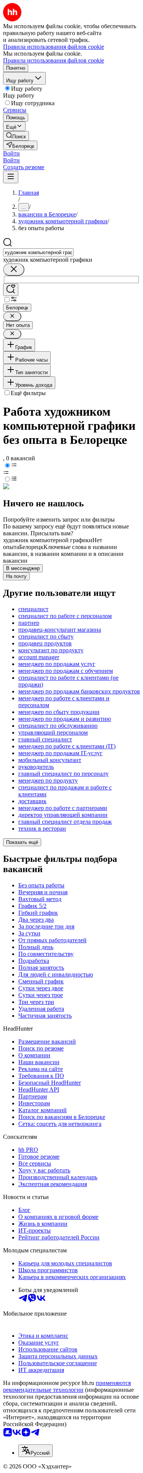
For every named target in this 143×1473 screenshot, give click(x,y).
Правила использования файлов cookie (53, 60)
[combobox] (38, 252)
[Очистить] (13, 269)
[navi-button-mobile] (10, 177)
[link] (16, 136)
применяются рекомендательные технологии (67, 1386)
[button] (11, 153)
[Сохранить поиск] (10, 289)
